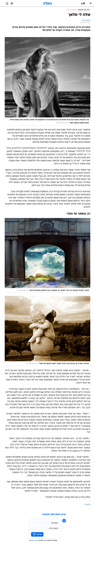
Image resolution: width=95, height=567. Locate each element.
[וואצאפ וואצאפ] (12, 3)
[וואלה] (47, 3)
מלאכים (87, 504)
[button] (83, 3)
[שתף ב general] (7, 3)
